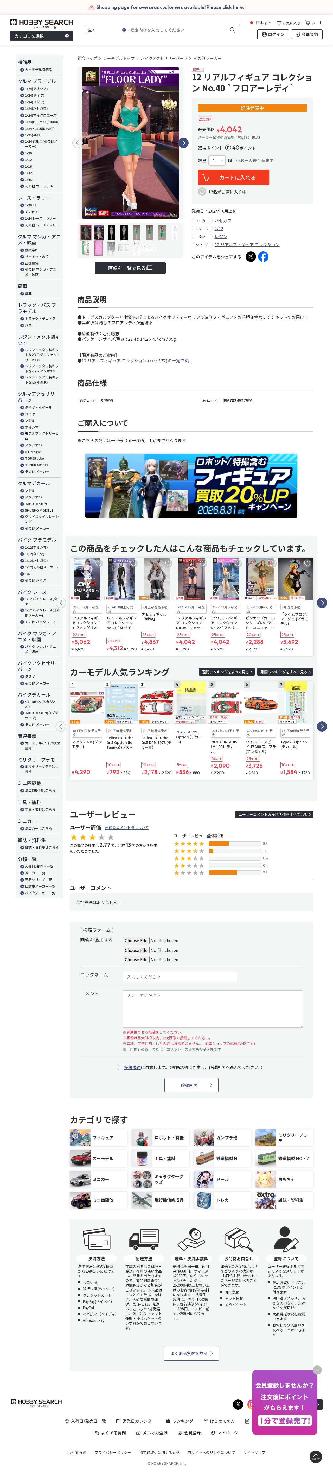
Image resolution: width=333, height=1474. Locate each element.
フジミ (30, 420)
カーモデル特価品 (38, 69)
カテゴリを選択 (29, 36)
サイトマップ (254, 1452)
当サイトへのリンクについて (211, 1452)
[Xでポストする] (251, 256)
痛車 (28, 293)
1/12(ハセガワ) (36, 560)
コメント (89, 993)
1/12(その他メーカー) (41, 567)
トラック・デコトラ (40, 318)
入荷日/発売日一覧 (39, 866)
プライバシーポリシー (113, 1452)
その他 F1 (32, 211)
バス (28, 325)
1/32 (28, 172)
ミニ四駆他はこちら (40, 790)
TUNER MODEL (37, 465)
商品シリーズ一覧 (38, 879)
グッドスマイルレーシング (42, 519)
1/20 (28, 152)
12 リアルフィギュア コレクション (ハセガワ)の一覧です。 (137, 360)
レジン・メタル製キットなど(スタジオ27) (42, 368)
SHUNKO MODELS (39, 510)
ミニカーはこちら (38, 828)
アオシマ (32, 427)
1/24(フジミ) (34, 101)
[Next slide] (183, 143)
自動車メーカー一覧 (40, 886)
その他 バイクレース (40, 621)
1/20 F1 (30, 205)
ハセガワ (223, 220)
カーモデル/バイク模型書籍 (42, 746)
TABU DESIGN (36, 503)
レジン (221, 236)
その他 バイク (35, 580)
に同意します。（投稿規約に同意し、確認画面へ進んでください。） (194, 1067)
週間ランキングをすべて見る (225, 671)
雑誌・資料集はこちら (42, 847)
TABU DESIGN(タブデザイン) (41, 715)
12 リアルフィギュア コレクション (247, 244)
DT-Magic (33, 451)
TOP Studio (34, 458)
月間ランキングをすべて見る (283, 671)
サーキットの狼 (37, 256)
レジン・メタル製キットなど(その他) (42, 380)
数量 (202, 160)
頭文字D (31, 250)
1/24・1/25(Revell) (40, 128)
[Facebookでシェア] (263, 256)
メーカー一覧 (35, 872)
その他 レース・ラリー (42, 225)
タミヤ (30, 414)
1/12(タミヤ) (34, 553)
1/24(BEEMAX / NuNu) (42, 121)
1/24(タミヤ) (34, 95)
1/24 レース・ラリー (40, 218)
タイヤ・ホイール (38, 407)
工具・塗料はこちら (40, 809)
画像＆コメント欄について (127, 827)
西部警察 (32, 263)
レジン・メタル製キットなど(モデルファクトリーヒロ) (42, 354)
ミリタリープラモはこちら (42, 769)
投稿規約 (132, 1067)
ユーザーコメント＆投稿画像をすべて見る (273, 814)
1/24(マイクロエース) (41, 115)
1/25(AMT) (33, 134)
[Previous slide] (77, 143)
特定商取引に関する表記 (159, 1452)
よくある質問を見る (189, 1353)
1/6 (27, 573)
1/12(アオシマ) (36, 547)
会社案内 (75, 1452)
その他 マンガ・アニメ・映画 (40, 272)
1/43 (28, 179)
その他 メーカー (37, 471)
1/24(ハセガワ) (36, 108)
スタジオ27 (33, 444)
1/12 (28, 159)
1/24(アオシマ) (36, 88)
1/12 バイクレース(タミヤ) (43, 601)
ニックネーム (94, 974)
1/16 (28, 166)
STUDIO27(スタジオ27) (40, 704)
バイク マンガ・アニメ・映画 (40, 649)
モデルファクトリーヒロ (42, 436)
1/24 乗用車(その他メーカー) (41, 144)
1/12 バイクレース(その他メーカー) (43, 613)
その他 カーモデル (39, 186)
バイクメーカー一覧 (40, 892)
